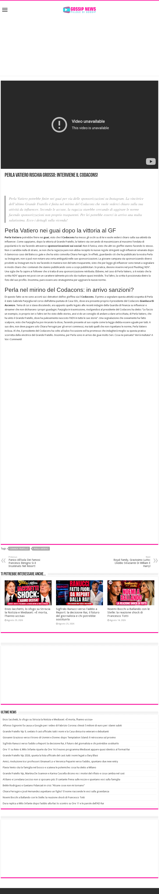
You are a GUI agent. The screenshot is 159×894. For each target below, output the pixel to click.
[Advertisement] (79, 45)
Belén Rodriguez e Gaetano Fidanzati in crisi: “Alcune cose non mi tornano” (44, 785)
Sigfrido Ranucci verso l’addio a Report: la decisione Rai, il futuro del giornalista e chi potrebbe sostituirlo (77, 614)
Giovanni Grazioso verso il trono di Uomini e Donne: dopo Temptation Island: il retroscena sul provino (59, 737)
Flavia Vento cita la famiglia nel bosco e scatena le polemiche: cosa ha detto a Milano (49, 767)
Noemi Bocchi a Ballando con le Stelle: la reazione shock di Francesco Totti (128, 612)
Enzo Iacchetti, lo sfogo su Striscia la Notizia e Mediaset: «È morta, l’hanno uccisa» (27, 612)
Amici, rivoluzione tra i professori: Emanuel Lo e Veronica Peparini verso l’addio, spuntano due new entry (60, 761)
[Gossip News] (79, 9)
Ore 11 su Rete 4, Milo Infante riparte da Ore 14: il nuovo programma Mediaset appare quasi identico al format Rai (66, 749)
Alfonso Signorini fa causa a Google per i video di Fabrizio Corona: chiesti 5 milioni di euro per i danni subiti (62, 725)
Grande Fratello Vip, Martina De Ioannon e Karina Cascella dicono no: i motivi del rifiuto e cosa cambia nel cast (63, 773)
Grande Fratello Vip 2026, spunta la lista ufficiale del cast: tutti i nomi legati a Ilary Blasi (50, 755)
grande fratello (19, 548)
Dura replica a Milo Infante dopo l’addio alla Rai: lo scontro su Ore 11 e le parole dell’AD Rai (53, 803)
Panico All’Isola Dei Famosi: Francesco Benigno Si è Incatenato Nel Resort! (25, 562)
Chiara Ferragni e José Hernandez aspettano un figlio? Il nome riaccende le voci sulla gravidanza (56, 791)
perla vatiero (41, 548)
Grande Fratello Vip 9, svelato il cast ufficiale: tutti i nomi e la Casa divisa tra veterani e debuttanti (56, 731)
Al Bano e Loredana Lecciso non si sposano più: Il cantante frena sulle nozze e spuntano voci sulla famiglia (61, 779)
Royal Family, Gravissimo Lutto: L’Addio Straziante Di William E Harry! (131, 562)
